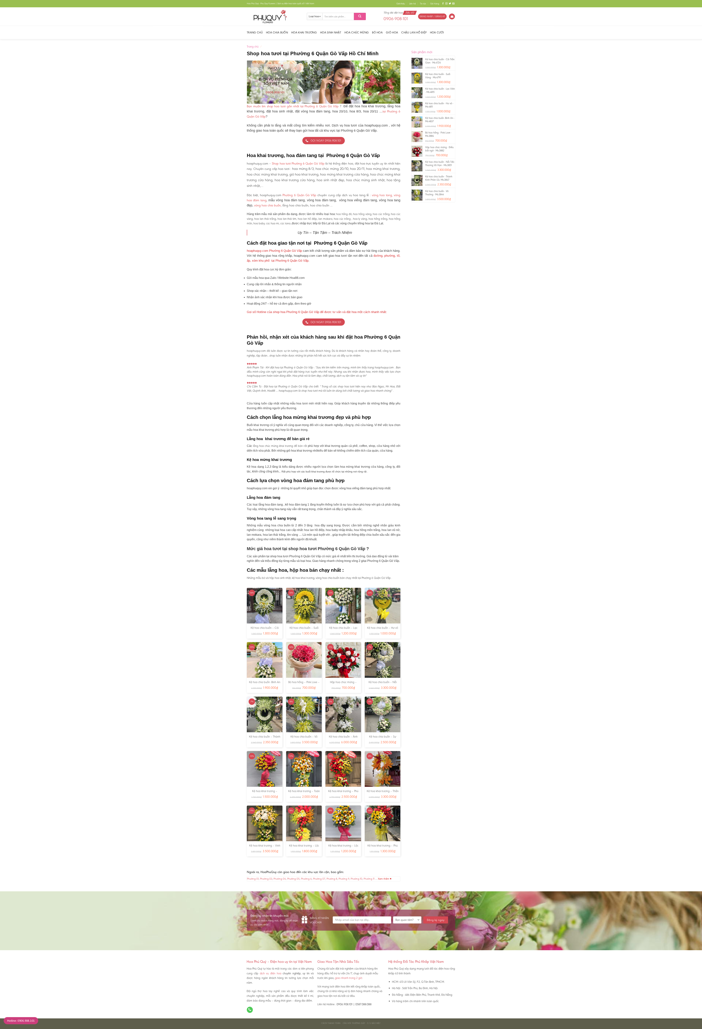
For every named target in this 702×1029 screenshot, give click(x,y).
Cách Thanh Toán (330, 1023)
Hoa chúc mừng (356, 32)
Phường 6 (306, 878)
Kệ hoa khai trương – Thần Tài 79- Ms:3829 (383, 793)
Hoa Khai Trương (304, 32)
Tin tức (423, 3)
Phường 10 (356, 878)
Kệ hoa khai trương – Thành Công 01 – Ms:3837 (265, 793)
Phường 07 (319, 878)
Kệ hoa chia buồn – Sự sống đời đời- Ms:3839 (382, 738)
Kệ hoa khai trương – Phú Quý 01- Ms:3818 (382, 847)
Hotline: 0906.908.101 (21, 1020)
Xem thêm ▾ (384, 878)
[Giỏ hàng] (452, 17)
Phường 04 (279, 878)
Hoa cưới (437, 32)
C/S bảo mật (373, 1023)
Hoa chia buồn (277, 32)
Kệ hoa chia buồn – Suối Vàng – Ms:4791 (304, 629)
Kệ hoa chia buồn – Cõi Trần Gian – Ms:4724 (265, 629)
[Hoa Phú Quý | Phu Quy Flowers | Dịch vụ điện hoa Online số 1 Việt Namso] (274, 16)
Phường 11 (369, 878)
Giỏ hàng (434, 3)
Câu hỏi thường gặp (354, 1023)
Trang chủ (255, 32)
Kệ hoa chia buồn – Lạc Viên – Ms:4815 (343, 629)
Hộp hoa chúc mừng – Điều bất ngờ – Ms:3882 (343, 684)
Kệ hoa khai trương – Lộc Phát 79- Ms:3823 (304, 847)
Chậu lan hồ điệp (414, 32)
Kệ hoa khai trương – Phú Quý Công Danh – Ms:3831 (343, 793)
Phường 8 (332, 878)
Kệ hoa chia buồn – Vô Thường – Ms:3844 (303, 738)
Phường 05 (293, 878)
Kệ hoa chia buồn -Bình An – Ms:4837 (264, 684)
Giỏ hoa (392, 32)
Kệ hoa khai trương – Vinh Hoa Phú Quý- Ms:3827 (264, 847)
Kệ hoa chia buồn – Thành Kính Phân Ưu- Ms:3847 (264, 738)
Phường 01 (253, 878)
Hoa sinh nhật (330, 32)
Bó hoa (377, 32)
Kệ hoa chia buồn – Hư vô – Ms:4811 (382, 629)
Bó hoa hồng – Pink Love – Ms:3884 (304, 684)
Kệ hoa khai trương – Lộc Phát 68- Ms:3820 (343, 847)
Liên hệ (412, 3)
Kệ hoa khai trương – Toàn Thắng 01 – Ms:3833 (304, 793)
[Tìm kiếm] (360, 16)
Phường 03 (266, 878)
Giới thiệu (400, 3)
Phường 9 (344, 878)
